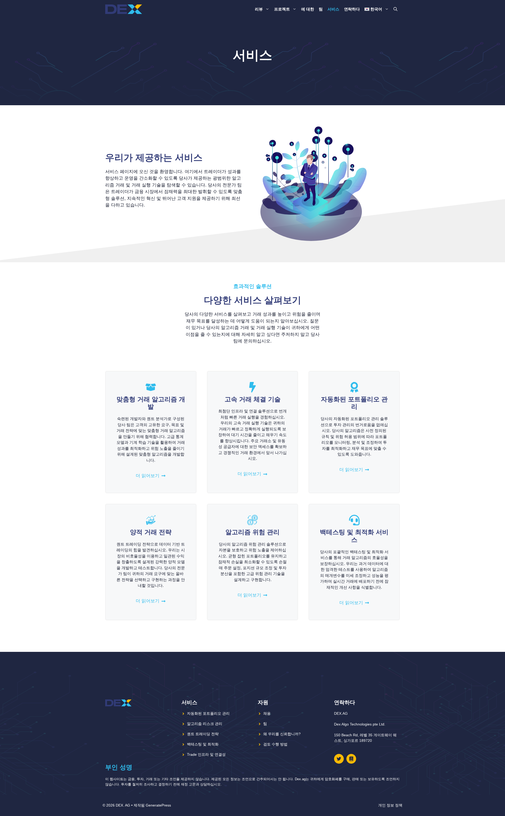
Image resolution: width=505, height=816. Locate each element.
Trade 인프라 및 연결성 (206, 754)
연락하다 (352, 9)
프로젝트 (282, 9)
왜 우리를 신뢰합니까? (282, 734)
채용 (267, 713)
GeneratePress (158, 805)
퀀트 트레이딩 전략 (203, 734)
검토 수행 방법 (275, 744)
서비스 (333, 9)
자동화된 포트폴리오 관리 (208, 713)
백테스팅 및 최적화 (203, 744)
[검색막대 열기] (395, 9)
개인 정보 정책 (390, 805)
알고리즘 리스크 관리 (204, 724)
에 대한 (307, 9)
